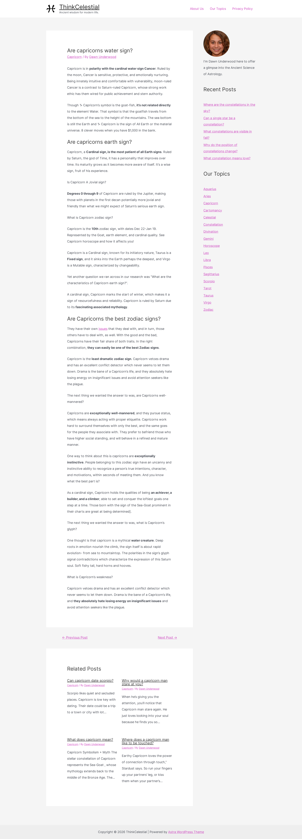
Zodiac (208, 309)
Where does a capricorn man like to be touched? (145, 741)
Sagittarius (211, 274)
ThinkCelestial (79, 7)
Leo (206, 253)
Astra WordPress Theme (186, 832)
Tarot (207, 288)
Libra (207, 260)
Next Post (167, 637)
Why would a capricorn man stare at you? (145, 682)
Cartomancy (212, 210)
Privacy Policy (242, 9)
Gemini (208, 239)
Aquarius (209, 189)
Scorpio (209, 281)
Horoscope (211, 246)
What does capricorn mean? (90, 739)
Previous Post (75, 637)
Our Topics (218, 9)
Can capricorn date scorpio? (90, 680)
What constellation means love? (226, 158)
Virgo (207, 302)
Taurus (208, 295)
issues (103, 329)
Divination (210, 231)
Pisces (208, 267)
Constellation (213, 224)
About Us (197, 9)
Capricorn (74, 57)
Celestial (209, 217)
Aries (207, 196)
